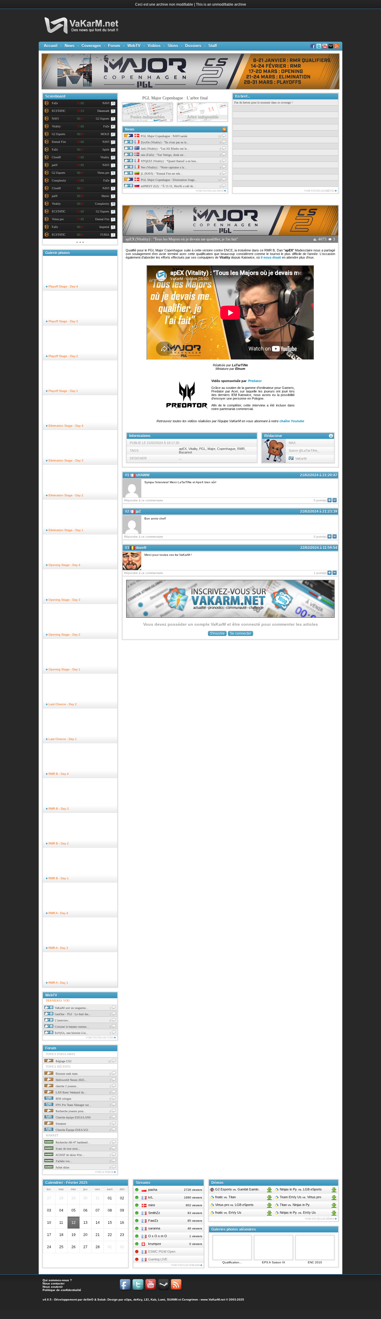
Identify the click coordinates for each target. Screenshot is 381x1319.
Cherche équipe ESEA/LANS (73, 1117)
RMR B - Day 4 (58, 773)
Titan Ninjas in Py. (294, 1205)
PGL (202, 448)
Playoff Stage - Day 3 (63, 321)
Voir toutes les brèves (319, 191)
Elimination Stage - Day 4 (65, 425)
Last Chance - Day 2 (62, 704)
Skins (173, 45)
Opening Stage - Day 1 (64, 669)
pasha (152, 1189)
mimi (151, 1205)
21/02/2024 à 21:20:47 (318, 475)
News (69, 45)
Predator (255, 381)
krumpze (154, 1244)
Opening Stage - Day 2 (64, 634)
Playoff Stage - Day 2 (63, 356)
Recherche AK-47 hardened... (72, 1142)
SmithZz (154, 1213)
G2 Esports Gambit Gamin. (236, 1189)
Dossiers (193, 45)
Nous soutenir (53, 1286)
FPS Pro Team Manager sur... (73, 1105)
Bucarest (185, 452)
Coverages (91, 45)
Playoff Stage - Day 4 (63, 286)
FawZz (153, 1220)
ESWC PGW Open (161, 1251)
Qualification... (232, 1262)
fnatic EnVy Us (227, 1212)
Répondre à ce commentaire (143, 500)
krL (150, 1197)
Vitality (192, 448)
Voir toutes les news (210, 191)
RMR (241, 448)
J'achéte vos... (63, 1161)
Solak (101, 1299)
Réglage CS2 (63, 1061)
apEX (183, 448)
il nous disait (271, 257)
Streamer (60, 1123)
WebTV (133, 45)
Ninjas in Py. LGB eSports (300, 1189)
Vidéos (154, 45)
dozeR (141, 548)
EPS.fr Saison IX (273, 1262)
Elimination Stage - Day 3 (65, 460)
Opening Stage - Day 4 (64, 565)
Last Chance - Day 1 (62, 739)
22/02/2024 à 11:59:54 (318, 548)
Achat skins (62, 1167)
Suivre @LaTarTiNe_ (304, 450)
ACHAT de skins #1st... (70, 1155)
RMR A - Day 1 (58, 982)
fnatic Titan (225, 1197)
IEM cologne (63, 1098)
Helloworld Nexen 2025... (71, 1080)
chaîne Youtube (291, 421)
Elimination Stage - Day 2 (65, 495)
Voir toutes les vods (100, 1037)
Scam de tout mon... (67, 1148)
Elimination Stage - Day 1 (65, 530)
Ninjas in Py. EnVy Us (297, 1212)
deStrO (88, 1299)
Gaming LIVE (157, 1259)
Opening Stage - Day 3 (64, 599)
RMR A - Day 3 (58, 947)
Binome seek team (66, 1073)
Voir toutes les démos (320, 1219)
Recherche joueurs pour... (70, 1111)
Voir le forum (104, 1172)
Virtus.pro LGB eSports (234, 1205)
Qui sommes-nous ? (57, 1280)
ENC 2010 (315, 1262)
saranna (154, 1228)
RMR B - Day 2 (58, 843)
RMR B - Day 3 (58, 808)
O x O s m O (157, 1236)
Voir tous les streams (185, 1265)
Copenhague (226, 448)
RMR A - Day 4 (58, 913)
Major (211, 448)
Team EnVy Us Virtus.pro (300, 1197)
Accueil (50, 45)
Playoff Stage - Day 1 (63, 390)
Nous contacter (54, 1283)
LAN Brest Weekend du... (71, 1092)
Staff (212, 45)
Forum (114, 45)
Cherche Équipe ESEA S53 (71, 1130)
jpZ (138, 511)
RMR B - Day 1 (58, 878)
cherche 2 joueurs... (67, 1086)
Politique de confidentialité (62, 1290)
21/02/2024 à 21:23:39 (318, 511)
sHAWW (142, 475)
